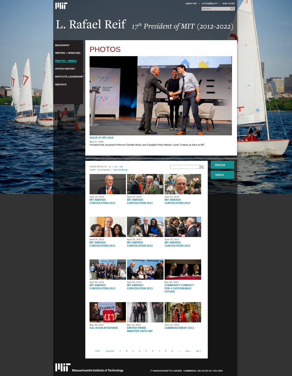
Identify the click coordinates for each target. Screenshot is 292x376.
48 (121, 166)
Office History (65, 68)
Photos (220, 165)
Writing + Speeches (67, 53)
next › (188, 351)
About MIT (191, 4)
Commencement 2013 (179, 327)
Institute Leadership (69, 76)
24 (115, 166)
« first (97, 351)
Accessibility (210, 4)
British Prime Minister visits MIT (140, 329)
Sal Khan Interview (104, 327)
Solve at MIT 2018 (101, 137)
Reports (60, 84)
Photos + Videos (66, 61)
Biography (62, 45)
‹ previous (109, 351)
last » (198, 351)
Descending (120, 170)
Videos (219, 175)
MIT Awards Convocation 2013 (102, 201)
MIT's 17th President (144, 26)
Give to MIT (229, 4)
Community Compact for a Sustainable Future (179, 288)
